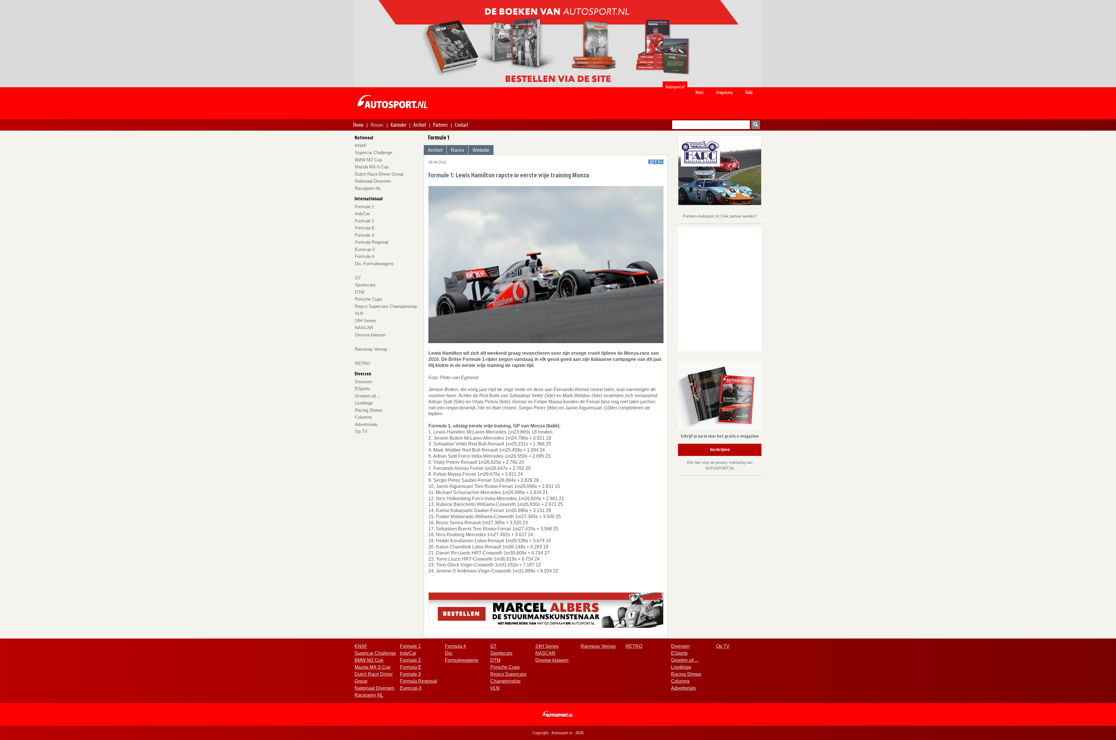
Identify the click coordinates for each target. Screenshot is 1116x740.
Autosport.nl (675, 87)
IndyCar (362, 213)
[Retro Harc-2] (719, 169)
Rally (749, 92)
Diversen (363, 381)
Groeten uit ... (367, 395)
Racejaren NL (368, 188)
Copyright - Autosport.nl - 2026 (558, 733)
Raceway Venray (371, 349)
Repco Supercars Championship (386, 306)
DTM (359, 292)
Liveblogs (364, 402)
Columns (363, 417)
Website (481, 150)
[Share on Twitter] (655, 161)
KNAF (360, 145)
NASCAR (364, 327)
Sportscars (365, 284)
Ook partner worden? (739, 216)
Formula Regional (371, 242)
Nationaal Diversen (373, 181)
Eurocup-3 (365, 249)
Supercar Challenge (373, 152)
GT (358, 277)
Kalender (398, 124)
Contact (461, 124)
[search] (755, 124)
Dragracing (724, 92)
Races (457, 150)
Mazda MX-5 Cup (372, 166)
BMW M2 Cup (368, 159)
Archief (419, 124)
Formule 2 (364, 220)
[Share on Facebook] (650, 161)
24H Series (365, 320)
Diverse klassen (370, 334)
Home (358, 124)
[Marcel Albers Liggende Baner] (546, 609)
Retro (699, 92)
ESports (362, 388)
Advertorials (366, 424)
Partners (440, 124)
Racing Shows (368, 410)
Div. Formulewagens (374, 263)
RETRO (362, 363)
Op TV (361, 431)
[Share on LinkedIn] (661, 161)
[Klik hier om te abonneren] (719, 396)
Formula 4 (364, 256)
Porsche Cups (368, 299)
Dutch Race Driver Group (379, 174)
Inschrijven (720, 449)
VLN (359, 313)
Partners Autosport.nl (701, 216)
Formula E (365, 227)
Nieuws (377, 124)
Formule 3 (364, 235)
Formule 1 (364, 206)
